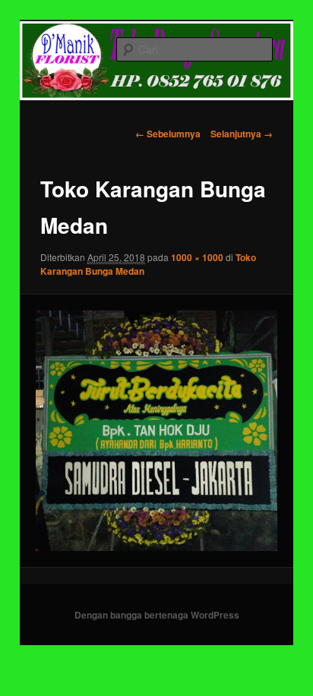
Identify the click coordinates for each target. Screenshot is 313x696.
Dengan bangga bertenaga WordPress (156, 615)
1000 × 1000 (197, 257)
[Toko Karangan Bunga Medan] (156, 430)
